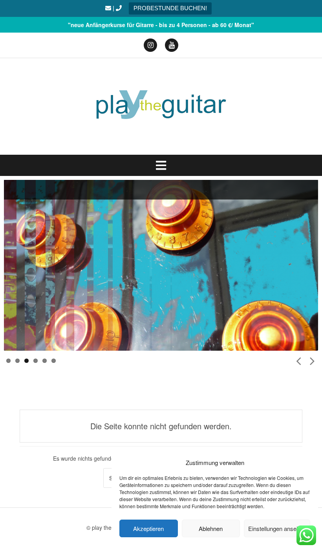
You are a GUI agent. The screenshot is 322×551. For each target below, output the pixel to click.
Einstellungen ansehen (277, 528)
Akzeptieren (148, 528)
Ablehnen (211, 528)
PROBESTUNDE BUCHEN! (170, 8)
